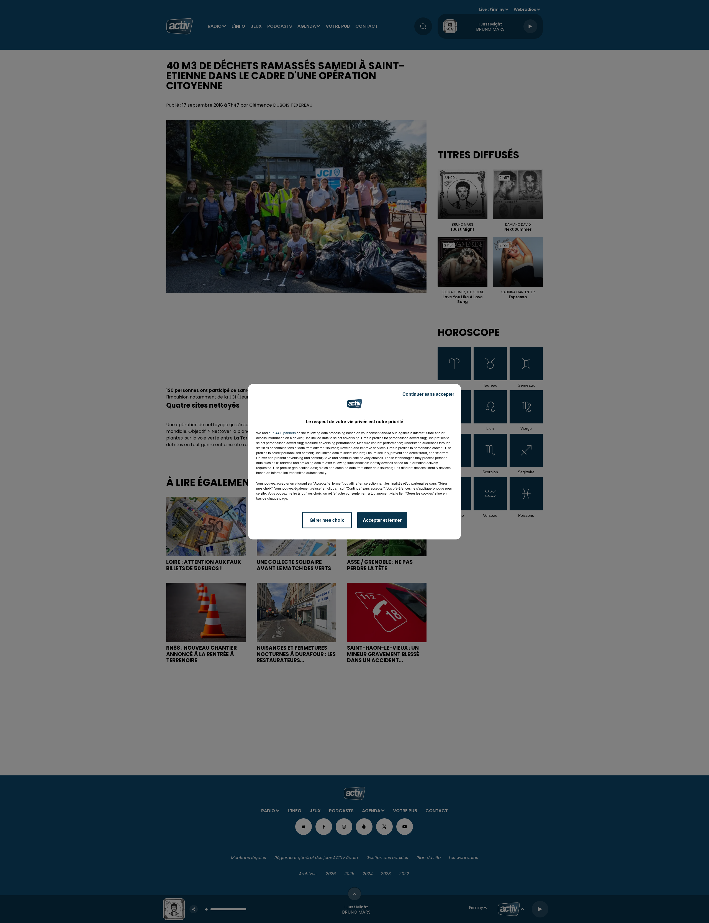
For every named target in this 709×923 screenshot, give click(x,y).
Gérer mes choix (327, 520)
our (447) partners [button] (282, 432)
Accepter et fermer (382, 520)
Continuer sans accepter (428, 394)
